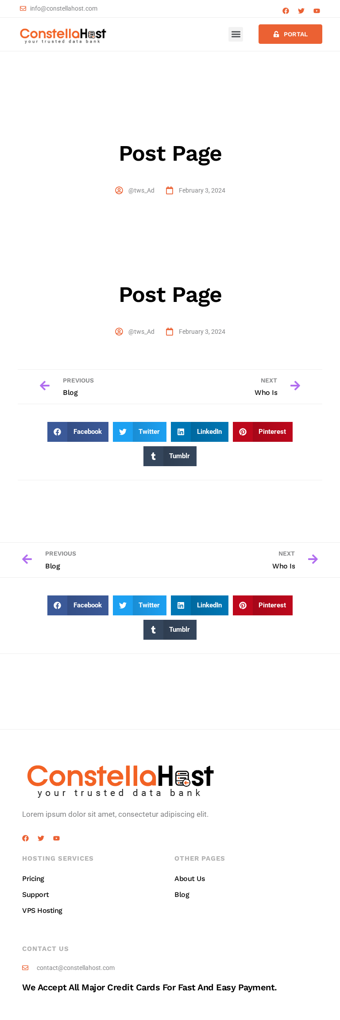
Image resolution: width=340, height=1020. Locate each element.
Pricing (33, 878)
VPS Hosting (42, 910)
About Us (189, 878)
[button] (235, 34)
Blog (181, 894)
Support (35, 894)
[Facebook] (285, 11)
